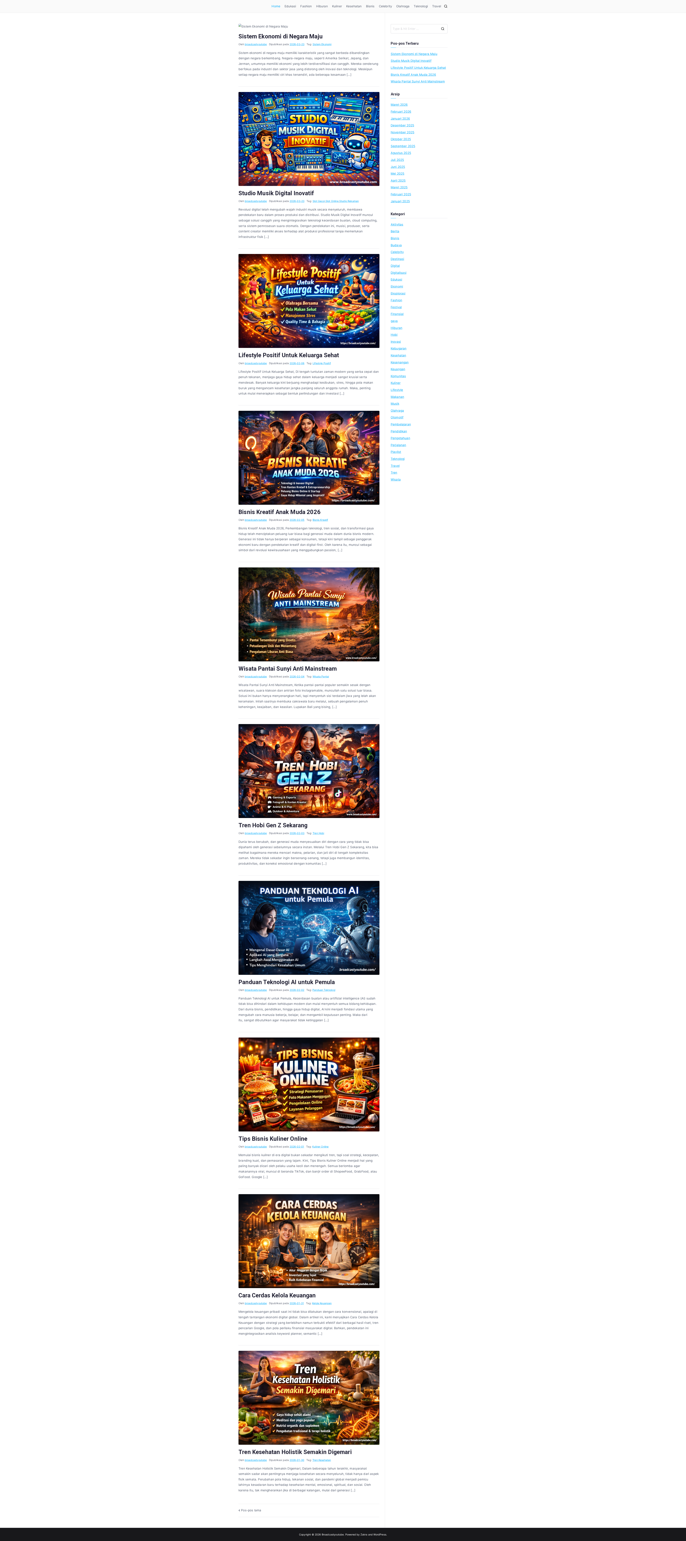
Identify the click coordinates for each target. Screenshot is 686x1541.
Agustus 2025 (401, 153)
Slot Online (332, 201)
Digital (395, 266)
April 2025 (398, 180)
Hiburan (322, 6)
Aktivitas (397, 224)
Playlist (396, 452)
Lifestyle (397, 390)
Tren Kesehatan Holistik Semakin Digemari (295, 1452)
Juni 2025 (398, 167)
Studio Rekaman (349, 201)
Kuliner (337, 6)
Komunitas (398, 376)
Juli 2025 (397, 160)
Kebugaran (399, 348)
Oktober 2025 (401, 139)
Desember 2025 (402, 125)
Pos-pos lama (251, 1510)
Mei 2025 (397, 173)
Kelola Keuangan (322, 1303)
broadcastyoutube (256, 44)
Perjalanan (398, 445)
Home (276, 6)
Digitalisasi (398, 273)
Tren (394, 472)
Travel (436, 6)
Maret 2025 (399, 187)
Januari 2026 (400, 118)
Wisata (396, 479)
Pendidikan (399, 431)
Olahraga (402, 6)
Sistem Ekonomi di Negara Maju (280, 36)
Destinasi (397, 259)
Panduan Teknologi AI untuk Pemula (286, 982)
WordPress (379, 1534)
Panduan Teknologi (323, 989)
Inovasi (396, 341)
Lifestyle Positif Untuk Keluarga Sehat (288, 355)
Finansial (397, 314)
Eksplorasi (398, 293)
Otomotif (397, 417)
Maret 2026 (399, 104)
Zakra (364, 1534)
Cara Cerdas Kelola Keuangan (277, 1295)
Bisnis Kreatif (320, 519)
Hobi (394, 334)
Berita (395, 231)
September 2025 (403, 146)
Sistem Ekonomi (322, 44)
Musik (395, 403)
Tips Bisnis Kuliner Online (272, 1138)
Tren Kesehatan (321, 1460)
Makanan (397, 397)
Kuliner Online (320, 1146)
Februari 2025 (401, 194)
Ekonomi (397, 286)
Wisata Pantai (321, 676)
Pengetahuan (400, 438)
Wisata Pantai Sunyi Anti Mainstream (287, 668)
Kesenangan (400, 362)
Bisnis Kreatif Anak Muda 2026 (279, 512)
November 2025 (402, 132)
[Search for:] (419, 28)
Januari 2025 (400, 201)
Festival (396, 307)
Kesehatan (354, 6)
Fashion (306, 6)
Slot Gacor (319, 201)
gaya (394, 321)
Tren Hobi (318, 833)
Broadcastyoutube (333, 1534)
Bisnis (370, 6)
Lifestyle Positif (322, 363)
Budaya (396, 245)
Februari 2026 (401, 111)
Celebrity (385, 6)
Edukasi (290, 6)
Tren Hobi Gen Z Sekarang (272, 825)
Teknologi (421, 6)
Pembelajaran (401, 424)
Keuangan (398, 369)
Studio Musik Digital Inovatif (276, 193)
